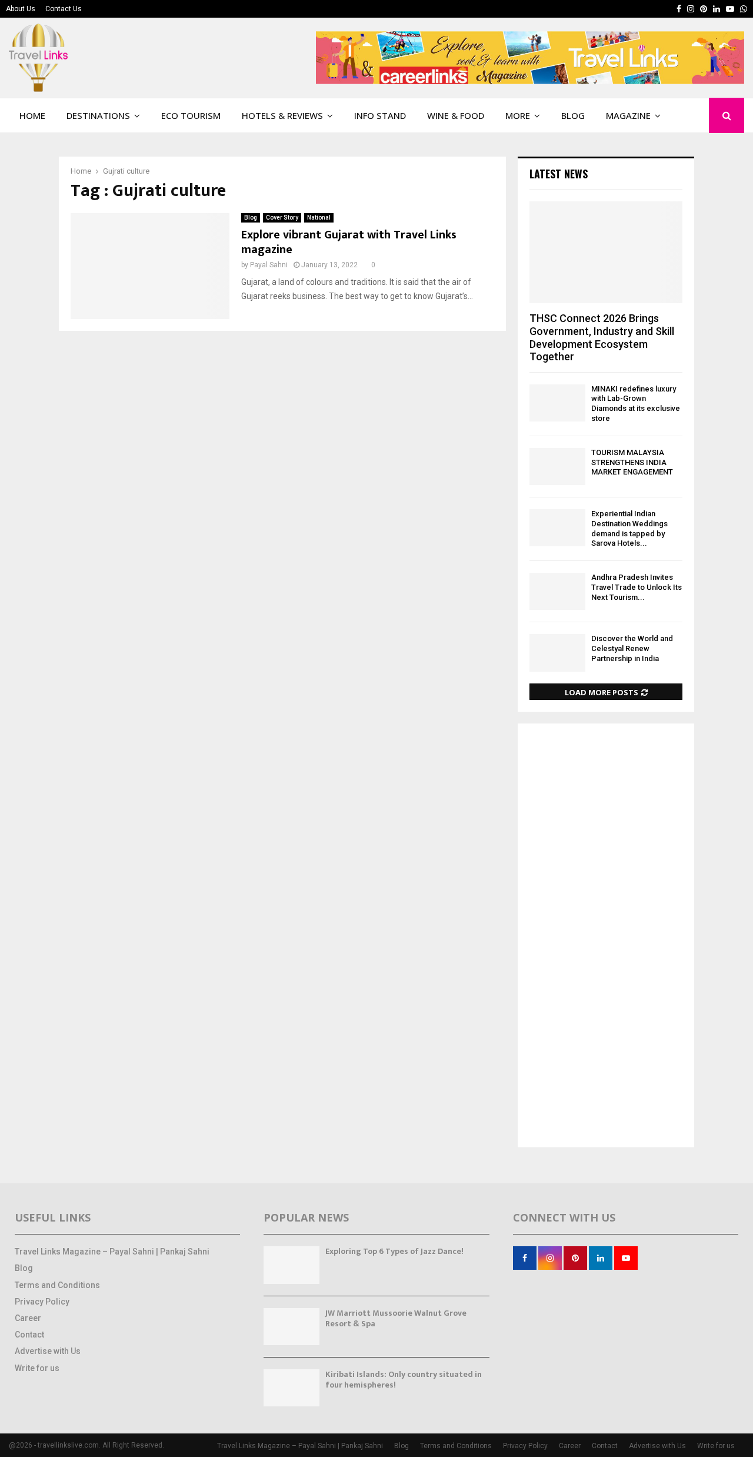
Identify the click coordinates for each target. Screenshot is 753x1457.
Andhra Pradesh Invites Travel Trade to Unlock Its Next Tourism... (636, 587)
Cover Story (282, 217)
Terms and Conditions (57, 1285)
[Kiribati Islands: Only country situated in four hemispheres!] (291, 1387)
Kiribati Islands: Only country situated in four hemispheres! (403, 1380)
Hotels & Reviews (282, 115)
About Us (20, 9)
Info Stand (380, 115)
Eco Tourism (191, 115)
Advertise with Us (48, 1351)
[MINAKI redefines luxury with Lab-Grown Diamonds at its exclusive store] (557, 402)
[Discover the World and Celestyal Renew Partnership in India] (557, 652)
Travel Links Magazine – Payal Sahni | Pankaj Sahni (112, 1251)
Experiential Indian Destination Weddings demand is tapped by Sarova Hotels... (629, 528)
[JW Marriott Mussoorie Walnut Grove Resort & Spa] (291, 1326)
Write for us (37, 1368)
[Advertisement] (605, 936)
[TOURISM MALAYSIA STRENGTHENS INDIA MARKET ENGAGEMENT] (557, 466)
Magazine (628, 115)
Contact (29, 1334)
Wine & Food (455, 115)
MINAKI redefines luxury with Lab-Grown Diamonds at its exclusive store (635, 403)
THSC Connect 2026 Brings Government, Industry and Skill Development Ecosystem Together (601, 337)
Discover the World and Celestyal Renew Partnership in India (632, 648)
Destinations (98, 115)
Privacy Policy (42, 1301)
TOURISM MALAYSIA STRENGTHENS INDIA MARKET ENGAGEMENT (632, 462)
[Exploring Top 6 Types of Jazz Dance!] (291, 1264)
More (517, 115)
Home (32, 115)
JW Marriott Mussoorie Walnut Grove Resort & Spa (396, 1318)
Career (28, 1318)
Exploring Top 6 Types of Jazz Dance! (394, 1251)
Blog (573, 115)
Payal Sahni (269, 265)
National (319, 217)
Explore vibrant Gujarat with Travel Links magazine (349, 242)
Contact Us (63, 9)
